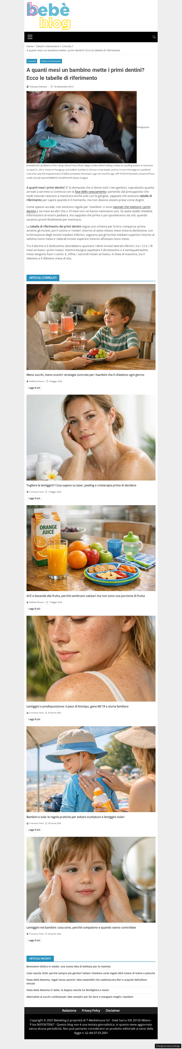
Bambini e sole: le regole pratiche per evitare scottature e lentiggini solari (75, 817)
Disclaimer (113, 1010)
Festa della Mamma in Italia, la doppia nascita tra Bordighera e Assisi (67, 990)
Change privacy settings (168, 1045)
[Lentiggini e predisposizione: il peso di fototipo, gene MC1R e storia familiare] (91, 659)
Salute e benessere (51, 61)
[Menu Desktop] (30, 37)
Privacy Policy (91, 1010)
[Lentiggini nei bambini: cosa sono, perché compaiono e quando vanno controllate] (91, 880)
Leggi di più (34, 387)
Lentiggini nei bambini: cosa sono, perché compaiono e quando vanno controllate (81, 927)
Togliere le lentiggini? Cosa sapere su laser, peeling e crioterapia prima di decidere (81, 485)
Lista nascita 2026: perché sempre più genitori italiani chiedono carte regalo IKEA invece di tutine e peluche (90, 973)
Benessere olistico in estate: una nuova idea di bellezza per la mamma (68, 966)
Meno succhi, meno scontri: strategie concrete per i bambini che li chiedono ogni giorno (85, 375)
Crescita (32, 61)
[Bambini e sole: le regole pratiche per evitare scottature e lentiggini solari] (91, 769)
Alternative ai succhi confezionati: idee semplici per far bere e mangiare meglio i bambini (79, 996)
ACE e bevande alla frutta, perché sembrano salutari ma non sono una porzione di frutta (85, 596)
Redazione (69, 1010)
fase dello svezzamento (90, 192)
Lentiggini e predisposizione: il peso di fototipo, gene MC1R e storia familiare (77, 706)
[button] (154, 37)
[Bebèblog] (48, 16)
